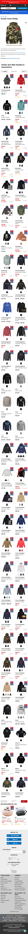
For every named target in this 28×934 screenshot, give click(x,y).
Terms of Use (9, 916)
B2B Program (18, 884)
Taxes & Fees (7, 919)
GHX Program (18, 886)
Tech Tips (3, 897)
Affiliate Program (19, 883)
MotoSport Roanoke (20, 890)
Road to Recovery (19, 898)
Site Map (4, 920)
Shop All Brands (13, 920)
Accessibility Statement (18, 919)
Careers (17, 879)
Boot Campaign (19, 909)
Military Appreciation (20, 904)
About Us (17, 877)
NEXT (23, 801)
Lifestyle (3, 898)
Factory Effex (4, 16)
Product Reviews (5, 900)
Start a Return (4, 883)
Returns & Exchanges (6, 881)
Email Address (7, 849)
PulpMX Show (18, 902)
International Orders (6, 890)
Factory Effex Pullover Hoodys (13, 58)
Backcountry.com (8, 926)
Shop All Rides (22, 920)
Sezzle (2, 886)
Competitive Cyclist (19, 926)
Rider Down (18, 897)
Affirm (2, 884)
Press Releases (18, 881)
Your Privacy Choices (10, 917)
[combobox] (24, 71)
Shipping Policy (21, 917)
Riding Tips (3, 895)
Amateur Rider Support (21, 900)
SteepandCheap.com (14, 927)
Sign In (2, 877)
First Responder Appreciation (19, 906)
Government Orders (20, 888)
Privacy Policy (18, 916)
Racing (2, 902)
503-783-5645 (20, 53)
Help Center (4, 888)
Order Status (4, 879)
